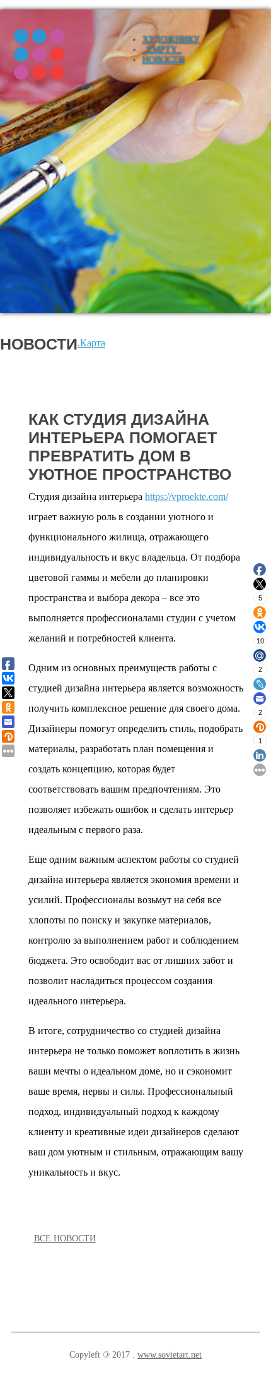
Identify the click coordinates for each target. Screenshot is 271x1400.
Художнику (171, 39)
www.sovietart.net (169, 1355)
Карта (92, 343)
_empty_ (162, 49)
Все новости (65, 1238)
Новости (163, 59)
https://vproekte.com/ (186, 496)
